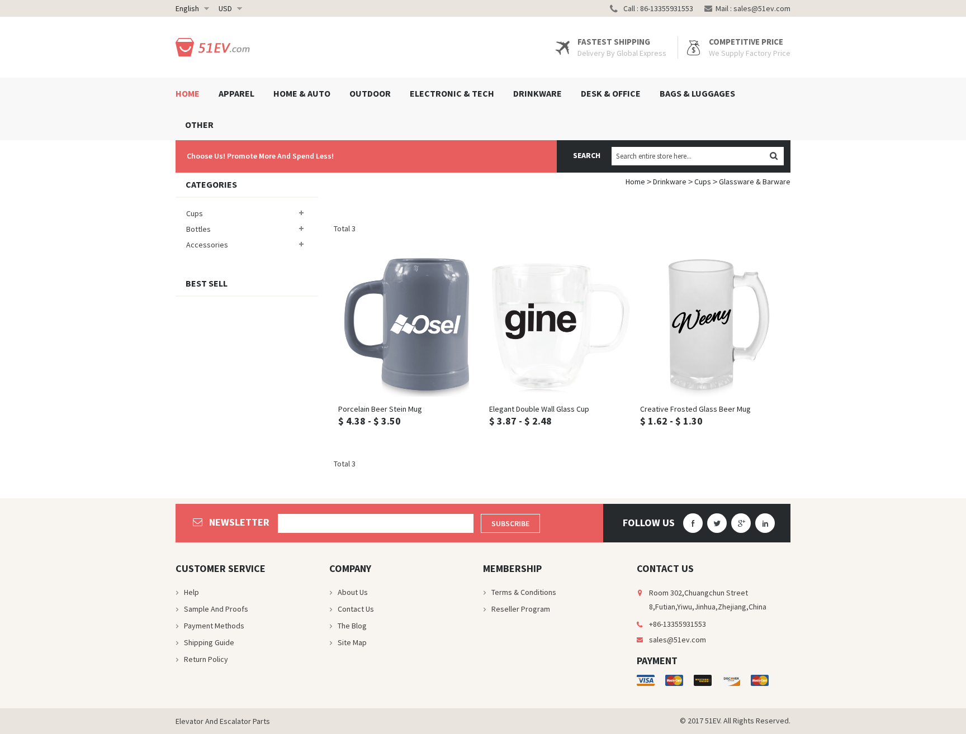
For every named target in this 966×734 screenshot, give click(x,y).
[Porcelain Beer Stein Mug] (409, 326)
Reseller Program (520, 609)
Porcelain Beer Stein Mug (380, 409)
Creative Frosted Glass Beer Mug (695, 409)
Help (191, 592)
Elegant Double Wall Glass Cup (539, 409)
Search (586, 155)
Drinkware (669, 182)
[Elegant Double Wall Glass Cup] (560, 326)
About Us (353, 592)
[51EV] (215, 47)
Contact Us (356, 609)
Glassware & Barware (754, 182)
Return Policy (206, 659)
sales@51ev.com (761, 8)
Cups (702, 182)
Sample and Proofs (216, 609)
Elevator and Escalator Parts (223, 721)
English (187, 8)
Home (635, 182)
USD (225, 8)
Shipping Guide (209, 642)
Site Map (352, 642)
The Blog (352, 626)
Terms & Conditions (523, 592)
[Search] (773, 156)
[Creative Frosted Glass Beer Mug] (711, 326)
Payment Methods (214, 626)
